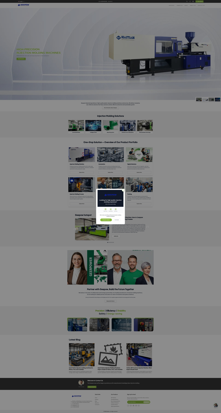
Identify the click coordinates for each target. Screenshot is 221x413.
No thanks (117, 219)
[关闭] (123, 190)
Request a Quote (106, 219)
